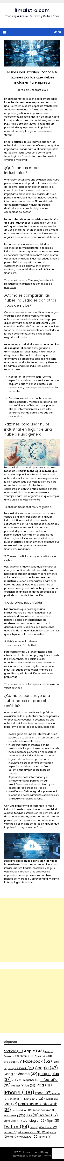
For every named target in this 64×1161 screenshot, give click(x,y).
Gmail (25, 1068)
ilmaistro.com (32, 10)
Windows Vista (29, 1132)
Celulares (11, 1056)
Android (13, 1051)
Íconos (45, 1136)
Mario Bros (15, 1098)
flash (12, 1068)
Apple (34, 1051)
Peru (10, 1104)
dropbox (13, 1062)
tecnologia (34, 1121)
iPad (44, 1085)
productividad (22, 1110)
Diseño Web (43, 1056)
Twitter (16, 1127)
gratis (16, 1080)
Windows (48, 1127)
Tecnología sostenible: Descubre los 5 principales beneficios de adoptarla (29, 283)
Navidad (51, 1098)
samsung (14, 1115)
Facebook (37, 1061)
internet (17, 1085)
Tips (53, 1120)
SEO (32, 1115)
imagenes (31, 1080)
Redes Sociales (44, 1110)
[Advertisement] (32, 930)
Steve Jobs (13, 1121)
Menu (57, 32)
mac (43, 1092)
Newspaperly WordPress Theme (32, 1155)
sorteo (48, 1115)
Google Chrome (20, 1074)
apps (49, 1051)
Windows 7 (10, 1132)
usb (34, 1127)
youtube (29, 1137)
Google (46, 1068)
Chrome (26, 1056)
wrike (14, 1137)
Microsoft (33, 1099)
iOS (30, 1085)
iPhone (19, 1092)
